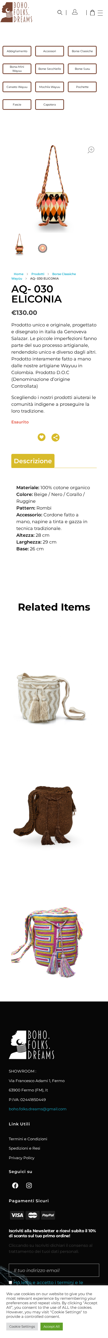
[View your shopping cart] (92, 13)
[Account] (77, 12)
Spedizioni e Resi (24, 1148)
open (91, 150)
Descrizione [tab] (33, 461)
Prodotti (37, 274)
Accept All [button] (51, 1326)
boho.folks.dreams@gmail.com (38, 1109)
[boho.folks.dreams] (16, 12)
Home (18, 274)
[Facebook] (15, 1185)
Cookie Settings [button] (22, 1326)
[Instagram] (29, 1185)
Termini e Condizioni (28, 1138)
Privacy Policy (21, 1157)
